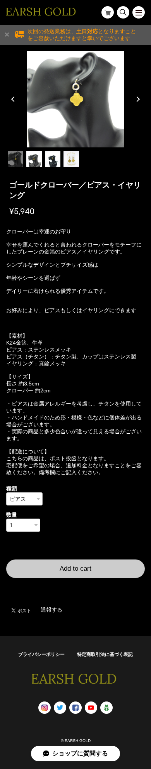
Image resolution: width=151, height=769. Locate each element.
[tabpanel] (75, 99)
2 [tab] (34, 159)
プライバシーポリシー (41, 654)
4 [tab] (71, 159)
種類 (11, 488)
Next (137, 99)
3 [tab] (52, 159)
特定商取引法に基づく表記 (105, 654)
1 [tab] (15, 159)
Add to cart (75, 568)
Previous (14, 99)
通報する (51, 610)
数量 (11, 515)
